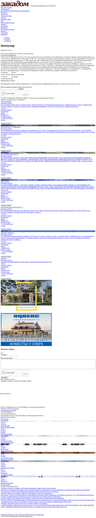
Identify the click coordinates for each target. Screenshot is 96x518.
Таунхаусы (4, 14)
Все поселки (5, 419)
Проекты (27, 514)
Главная (7, 37)
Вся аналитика (5, 485)
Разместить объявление (22, 11)
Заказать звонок (6, 123)
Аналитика (4, 26)
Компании (4, 28)
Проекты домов (6, 19)
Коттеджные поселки (7, 22)
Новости (3, 24)
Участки (3, 17)
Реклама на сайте (6, 7)
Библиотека (40, 514)
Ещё (2, 21)
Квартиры (4, 12)
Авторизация (5, 9)
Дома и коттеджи (6, 16)
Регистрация (7, 11)
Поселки (33, 514)
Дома (16, 514)
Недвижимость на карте (8, 410)
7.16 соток (14, 76)
